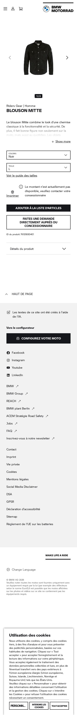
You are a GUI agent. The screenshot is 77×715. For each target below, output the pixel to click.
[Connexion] (13, 7)
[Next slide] (67, 57)
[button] (5, 8)
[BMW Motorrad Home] (58, 9)
